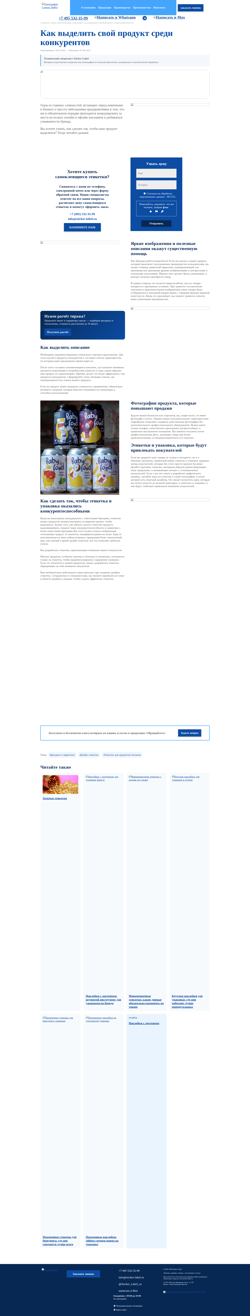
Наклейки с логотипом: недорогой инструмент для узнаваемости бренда (103, 999)
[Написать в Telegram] (142, 18)
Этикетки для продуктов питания (122, 754)
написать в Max (128, 1290)
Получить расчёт (58, 332)
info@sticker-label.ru (82, 219)
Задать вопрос (190, 732)
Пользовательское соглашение (129, 1306)
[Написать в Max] (167, 18)
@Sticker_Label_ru (130, 1284)
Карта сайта (121, 1310)
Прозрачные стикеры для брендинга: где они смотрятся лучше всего (60, 1240)
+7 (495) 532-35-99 (82, 214)
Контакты (159, 7)
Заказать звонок (83, 1273)
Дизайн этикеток (89, 754)
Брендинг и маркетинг (62, 754)
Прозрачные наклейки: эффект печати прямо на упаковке (102, 1240)
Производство (122, 7)
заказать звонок (190, 7)
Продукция (104, 7)
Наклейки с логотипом (144, 1023)
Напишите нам (82, 227)
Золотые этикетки (55, 798)
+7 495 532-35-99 (73, 18)
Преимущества (142, 7)
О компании (88, 7)
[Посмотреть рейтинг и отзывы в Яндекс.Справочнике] (184, 1292)
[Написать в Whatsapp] (113, 18)
